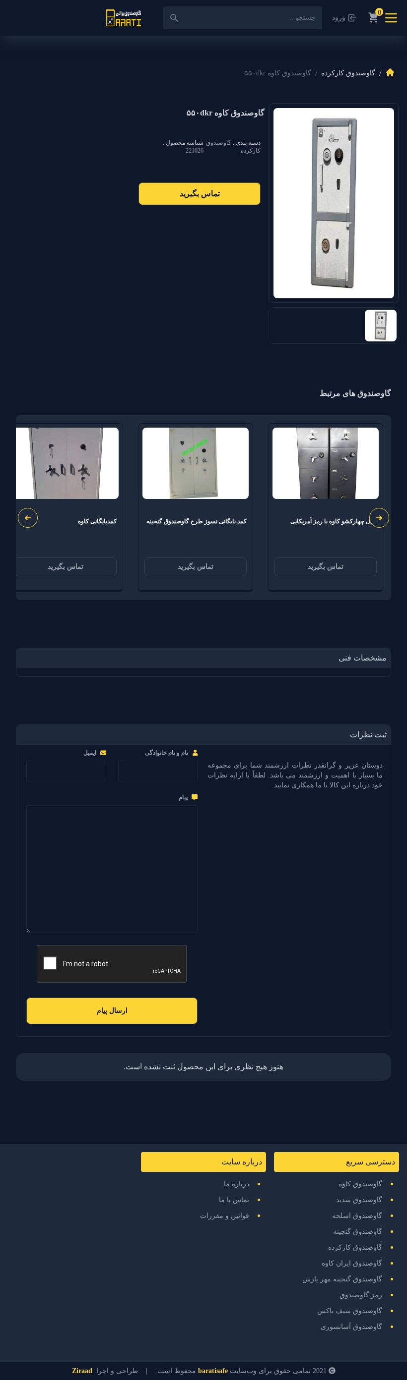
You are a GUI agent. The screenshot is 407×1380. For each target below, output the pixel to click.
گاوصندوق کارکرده (348, 73)
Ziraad (82, 1371)
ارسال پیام (112, 1010)
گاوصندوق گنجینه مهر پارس (342, 1279)
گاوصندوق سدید (359, 1200)
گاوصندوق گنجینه (357, 1231)
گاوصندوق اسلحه (357, 1215)
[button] (28, 518)
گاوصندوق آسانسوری (351, 1326)
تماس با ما (234, 1200)
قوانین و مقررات (224, 1215)
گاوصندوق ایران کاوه (352, 1263)
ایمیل (89, 752)
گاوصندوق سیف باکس (349, 1311)
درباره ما (236, 1184)
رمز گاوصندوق (360, 1295)
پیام (183, 797)
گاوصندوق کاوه (360, 1184)
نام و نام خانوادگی (167, 752)
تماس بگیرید (200, 193)
